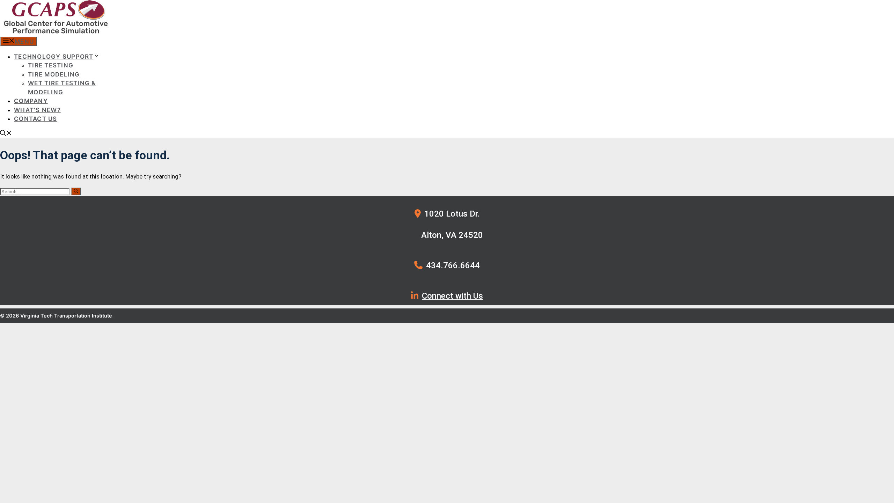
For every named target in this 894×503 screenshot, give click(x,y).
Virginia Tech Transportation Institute (66, 316)
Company (31, 100)
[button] (6, 133)
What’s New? (37, 110)
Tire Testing (50, 65)
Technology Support (54, 56)
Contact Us (35, 118)
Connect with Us (452, 296)
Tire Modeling (54, 74)
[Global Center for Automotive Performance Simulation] (55, 32)
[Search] (76, 191)
